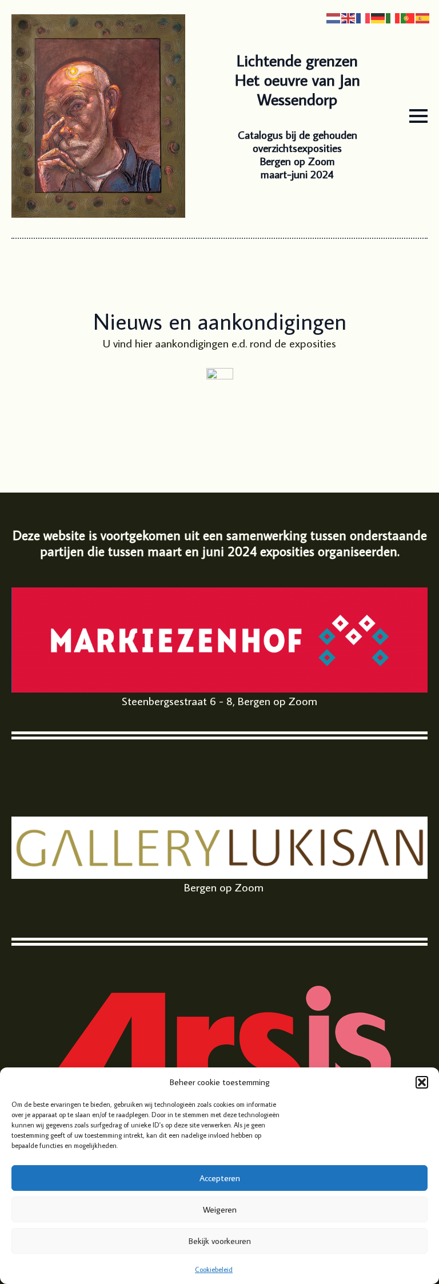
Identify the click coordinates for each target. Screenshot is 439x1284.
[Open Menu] (418, 116)
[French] (363, 16)
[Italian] (393, 16)
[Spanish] (423, 16)
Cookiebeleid (214, 1269)
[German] (378, 16)
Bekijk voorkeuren (220, 1240)
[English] (348, 16)
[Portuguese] (408, 16)
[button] (422, 1082)
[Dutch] (333, 16)
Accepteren (219, 1178)
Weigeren (220, 1209)
